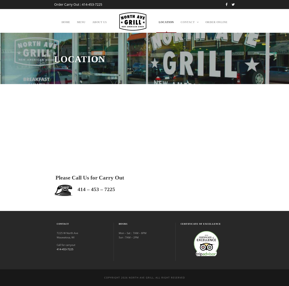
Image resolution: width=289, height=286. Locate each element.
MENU (81, 22)
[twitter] (233, 4)
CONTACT (188, 22)
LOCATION (166, 22)
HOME (66, 22)
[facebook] (226, 4)
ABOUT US (99, 22)
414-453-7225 (65, 249)
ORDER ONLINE (216, 22)
